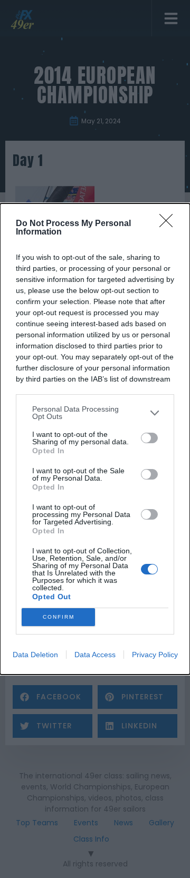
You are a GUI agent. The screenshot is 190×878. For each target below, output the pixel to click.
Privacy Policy (155, 654)
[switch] (149, 438)
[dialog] (95, 439)
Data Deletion (35, 654)
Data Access (95, 654)
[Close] (169, 224)
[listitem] (95, 412)
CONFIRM (58, 617)
